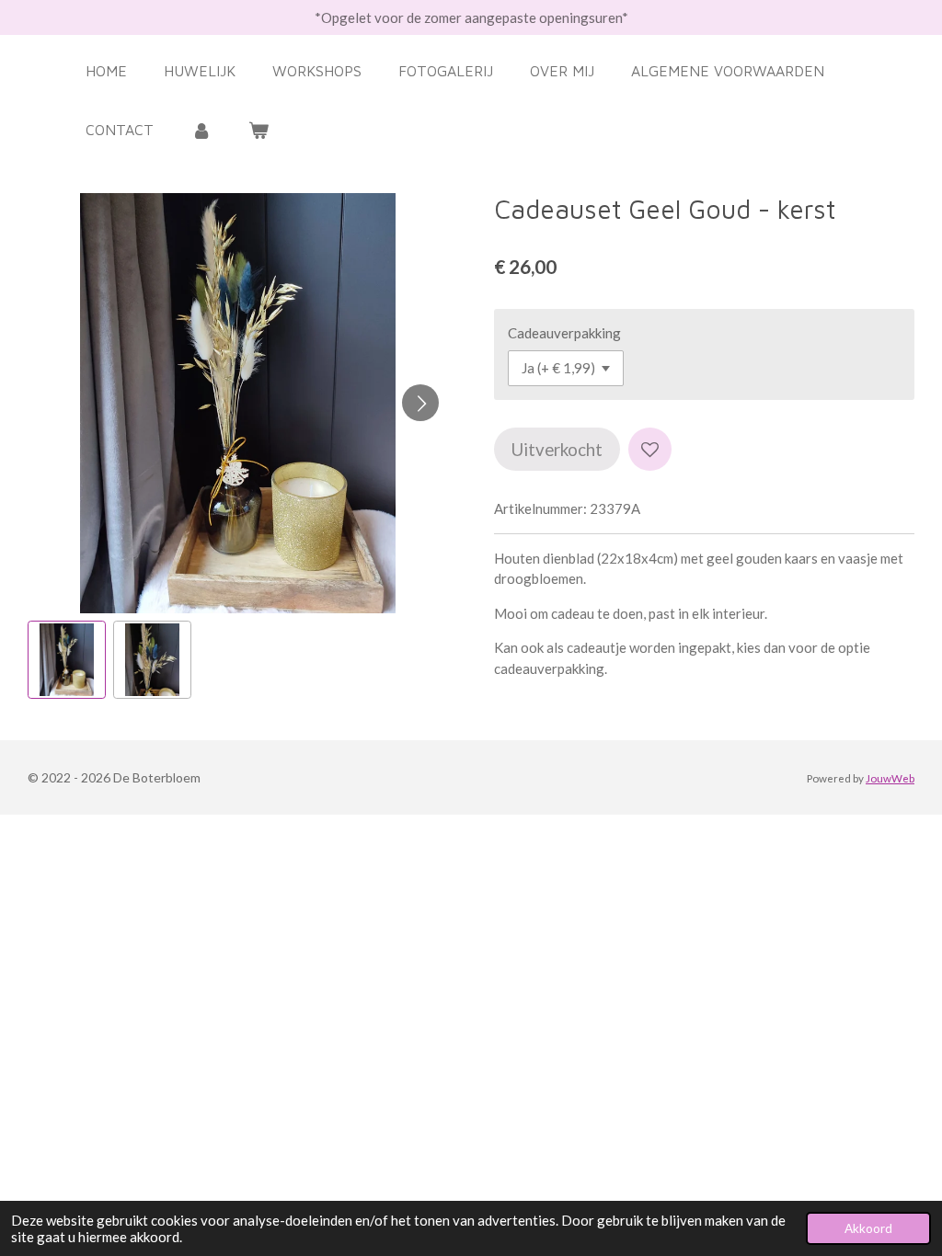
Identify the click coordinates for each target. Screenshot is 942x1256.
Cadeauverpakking (564, 333)
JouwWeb (890, 777)
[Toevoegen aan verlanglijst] (650, 449)
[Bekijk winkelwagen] (258, 130)
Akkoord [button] (868, 1228)
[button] (67, 660)
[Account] (200, 130)
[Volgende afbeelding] (420, 402)
